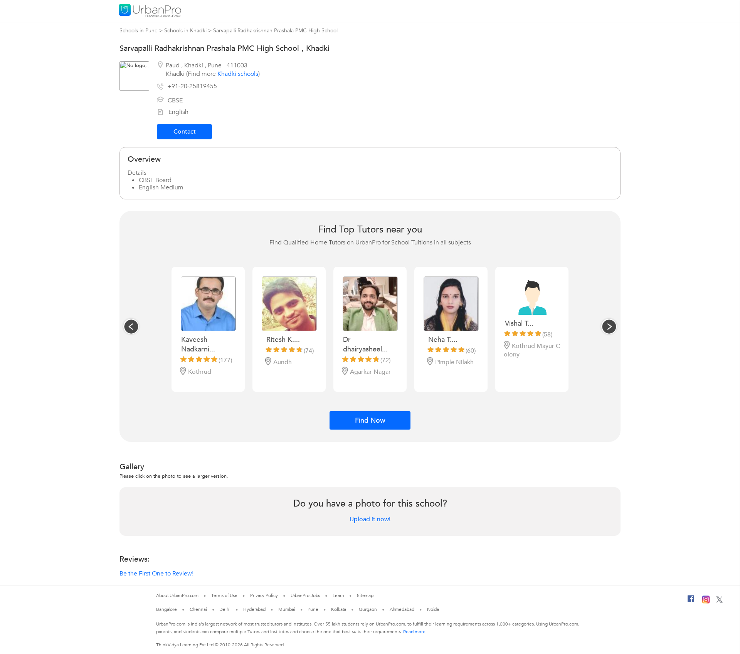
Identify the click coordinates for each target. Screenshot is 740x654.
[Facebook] (691, 602)
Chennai (198, 609)
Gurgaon (368, 609)
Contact (184, 131)
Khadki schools (237, 74)
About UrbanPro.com (177, 595)
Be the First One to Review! (156, 573)
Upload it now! (370, 519)
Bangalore (166, 609)
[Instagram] (706, 602)
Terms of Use (224, 595)
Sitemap (365, 595)
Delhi (224, 609)
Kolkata (338, 609)
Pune (313, 609)
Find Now (370, 420)
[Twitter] (719, 601)
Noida (433, 609)
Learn (338, 595)
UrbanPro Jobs (305, 595)
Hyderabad (254, 609)
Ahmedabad (402, 609)
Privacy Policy (264, 595)
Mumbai (286, 609)
